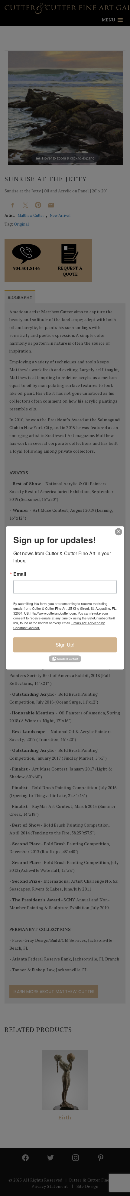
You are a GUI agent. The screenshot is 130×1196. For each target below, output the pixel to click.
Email (19, 573)
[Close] (118, 531)
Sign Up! (65, 644)
